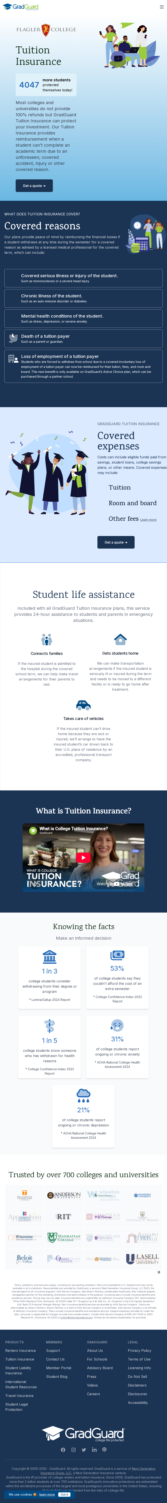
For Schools (97, 1359)
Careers (93, 1394)
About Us (95, 1350)
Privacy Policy (139, 1350)
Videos (92, 1385)
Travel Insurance (19, 1395)
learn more (47, 1494)
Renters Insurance (20, 1350)
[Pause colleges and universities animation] (159, 1272)
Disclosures (137, 1394)
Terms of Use (139, 1359)
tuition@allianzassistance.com (76, 1317)
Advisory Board (100, 1368)
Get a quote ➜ (34, 186)
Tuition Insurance (19, 1359)
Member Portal (58, 1368)
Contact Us (55, 1359)
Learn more (148, 519)
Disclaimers (137, 1385)
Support (53, 1350)
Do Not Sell (137, 1376)
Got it (64, 1494)
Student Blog (56, 1376)
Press (91, 1376)
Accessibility (138, 1402)
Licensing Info (139, 1368)
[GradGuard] (21, 6)
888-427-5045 (135, 1314)
